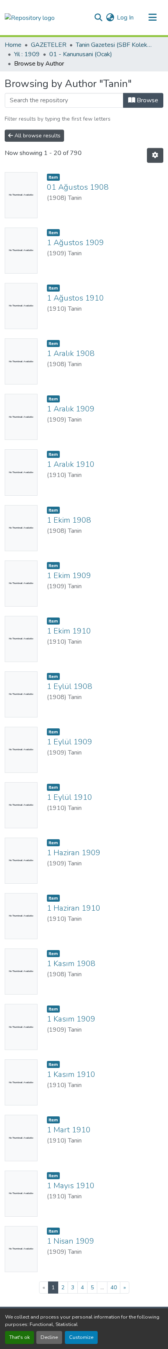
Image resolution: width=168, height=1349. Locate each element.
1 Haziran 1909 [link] (73, 852)
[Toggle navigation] (152, 17)
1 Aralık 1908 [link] (71, 353)
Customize (81, 1337)
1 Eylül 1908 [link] (69, 686)
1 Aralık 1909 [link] (71, 409)
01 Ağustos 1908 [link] (78, 187)
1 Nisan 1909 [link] (70, 1241)
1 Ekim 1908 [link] (69, 520)
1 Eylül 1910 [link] (69, 797)
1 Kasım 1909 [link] (71, 1019)
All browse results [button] (37, 135)
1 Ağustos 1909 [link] (75, 242)
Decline (49, 1337)
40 (114, 1287)
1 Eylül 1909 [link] (69, 742)
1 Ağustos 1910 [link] (75, 298)
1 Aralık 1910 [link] (71, 464)
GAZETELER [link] (48, 45)
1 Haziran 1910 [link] (73, 908)
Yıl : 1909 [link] (27, 54)
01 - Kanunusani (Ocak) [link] (80, 54)
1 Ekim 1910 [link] (69, 631)
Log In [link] (125, 17)
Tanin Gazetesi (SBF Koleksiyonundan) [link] (115, 45)
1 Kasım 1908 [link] (71, 963)
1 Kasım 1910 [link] (71, 1074)
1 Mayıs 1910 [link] (71, 1185)
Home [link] (13, 45)
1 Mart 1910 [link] (69, 1130)
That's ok (19, 1337)
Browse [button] (146, 100)
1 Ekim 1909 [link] (69, 575)
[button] (30, 17)
